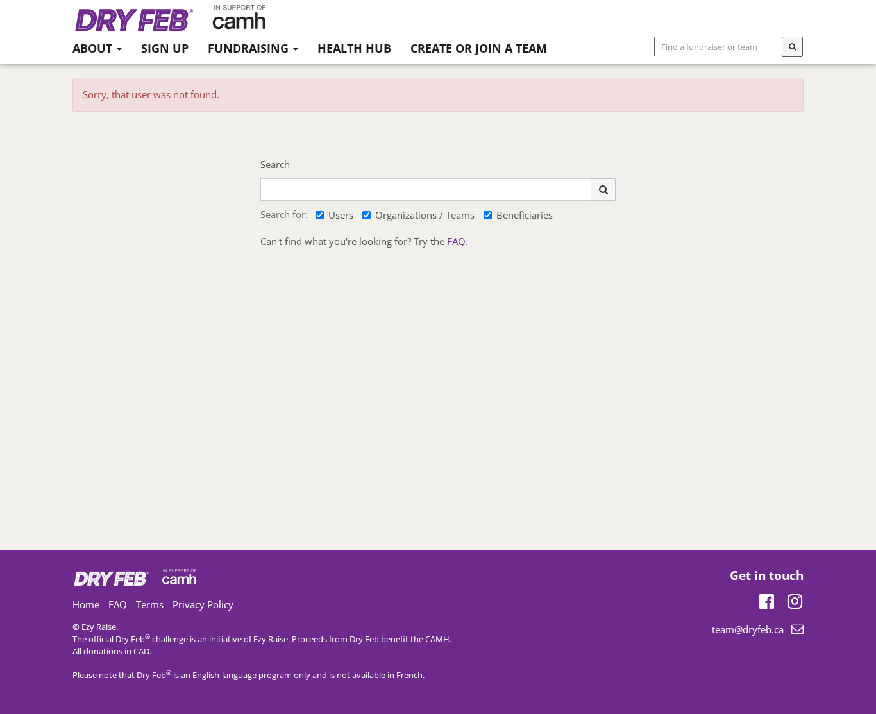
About (93, 48)
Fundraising (250, 48)
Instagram (795, 599)
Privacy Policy (203, 604)
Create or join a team (478, 48)
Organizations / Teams (425, 214)
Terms (150, 604)
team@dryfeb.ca (748, 629)
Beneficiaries (524, 214)
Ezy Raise (270, 639)
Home (85, 604)
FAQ (456, 241)
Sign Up (165, 48)
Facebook (766, 599)
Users (340, 214)
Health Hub (354, 48)
